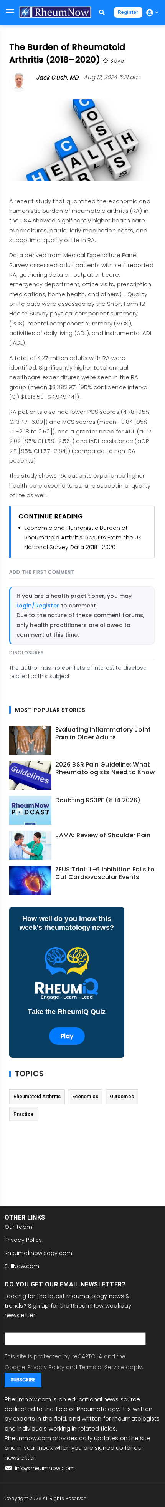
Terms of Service (102, 1367)
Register (128, 12)
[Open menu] (10, 12)
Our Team (18, 1227)
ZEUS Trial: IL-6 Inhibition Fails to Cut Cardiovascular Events (105, 873)
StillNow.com (22, 1266)
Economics (85, 1096)
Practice (23, 1114)
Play (67, 1036)
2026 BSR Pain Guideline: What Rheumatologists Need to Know (105, 768)
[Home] (55, 12)
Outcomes (122, 1096)
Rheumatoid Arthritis (37, 1096)
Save (116, 61)
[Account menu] (152, 12)
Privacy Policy (23, 1240)
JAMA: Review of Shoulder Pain (102, 835)
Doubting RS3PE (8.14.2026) (98, 800)
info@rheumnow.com (44, 1468)
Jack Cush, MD (57, 77)
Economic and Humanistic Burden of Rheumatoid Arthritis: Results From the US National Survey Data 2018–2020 (83, 537)
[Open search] (102, 12)
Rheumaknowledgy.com (38, 1253)
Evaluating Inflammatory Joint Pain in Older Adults (103, 733)
